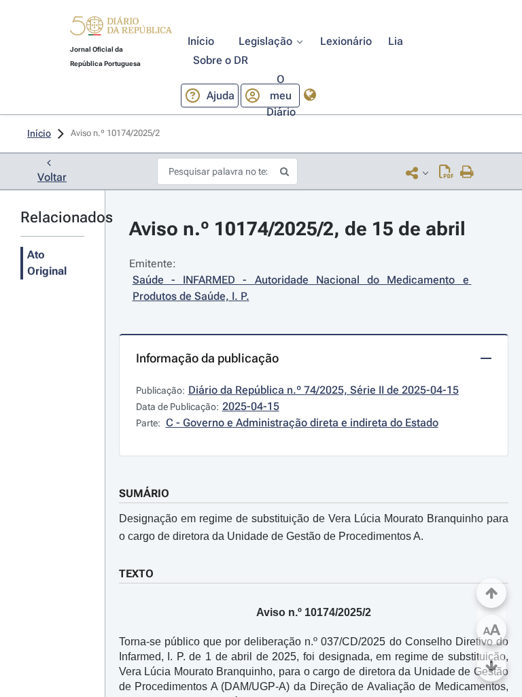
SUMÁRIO (144, 493)
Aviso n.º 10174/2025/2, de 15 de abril (297, 229)
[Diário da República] (121, 28)
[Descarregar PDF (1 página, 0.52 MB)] (446, 172)
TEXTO (136, 573)
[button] (121, 27)
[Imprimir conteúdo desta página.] (467, 172)
